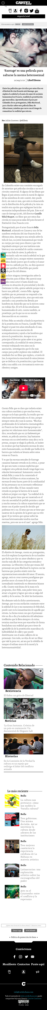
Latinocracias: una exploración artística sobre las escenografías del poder (30, 875)
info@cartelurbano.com (23, 992)
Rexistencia (13, 691)
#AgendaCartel (23, 16)
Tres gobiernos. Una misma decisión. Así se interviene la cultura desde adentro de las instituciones (29, 827)
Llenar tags (5, 6)
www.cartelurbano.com (29, 996)
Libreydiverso (28, 24)
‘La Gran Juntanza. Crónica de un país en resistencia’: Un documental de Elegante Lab (23, 708)
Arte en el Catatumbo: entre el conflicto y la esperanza (30, 895)
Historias (11, 756)
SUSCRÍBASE (30, 930)
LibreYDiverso (34, 80)
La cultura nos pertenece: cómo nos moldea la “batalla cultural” (30, 804)
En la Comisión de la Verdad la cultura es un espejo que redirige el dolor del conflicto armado (23, 743)
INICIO (17, 24)
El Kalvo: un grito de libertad (23, 678)
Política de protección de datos (23, 937)
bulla (23, 795)
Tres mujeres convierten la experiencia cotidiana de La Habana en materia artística (30, 852)
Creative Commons (34, 998)
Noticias (10, 721)
